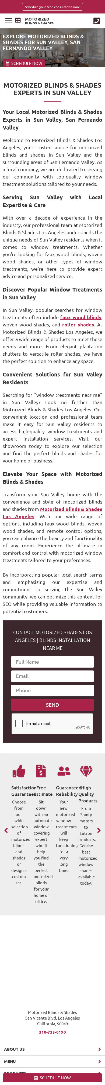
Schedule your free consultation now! (52, 7)
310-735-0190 (52, 1032)
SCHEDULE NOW (55, 1078)
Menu (10, 1061)
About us (14, 1049)
